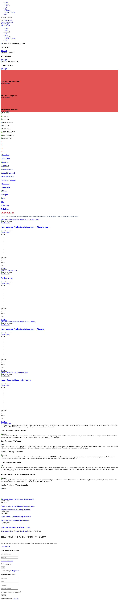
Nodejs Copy (7, 278)
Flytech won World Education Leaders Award (15, 527)
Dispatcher (5, 166)
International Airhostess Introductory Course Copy (25, 227)
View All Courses (6, 423)
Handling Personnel (8, 180)
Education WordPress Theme (9, 531)
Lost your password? (7, 561)
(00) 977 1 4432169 (6, 20)
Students (3, 259)
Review (3, 234)
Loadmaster (5, 187)
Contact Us (7, 10)
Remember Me (7, 564)
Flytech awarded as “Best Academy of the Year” (16, 516)
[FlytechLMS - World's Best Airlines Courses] (5, 25)
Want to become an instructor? (12, 592)
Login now (16, 598)
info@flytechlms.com (7, 22)
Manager (4, 195)
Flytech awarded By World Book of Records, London (17, 506)
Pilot (2, 202)
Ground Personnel (8, 173)
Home (6, 2)
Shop (6, 9)
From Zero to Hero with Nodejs (16, 380)
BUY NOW (4, 51)
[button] (5, 546)
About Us (7, 5)
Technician (5, 209)
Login (7, 24)
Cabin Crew (5, 159)
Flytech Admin (5, 223)
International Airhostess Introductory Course (22, 329)
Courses (6, 4)
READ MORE (5, 83)
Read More (35, 219)
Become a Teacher (9, 12)
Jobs (5, 14)
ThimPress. (23, 531)
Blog (5, 7)
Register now (16, 571)
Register (3, 24)
